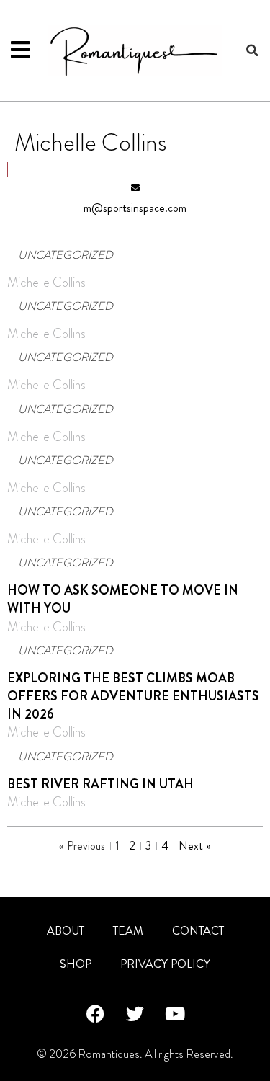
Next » (195, 845)
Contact (198, 930)
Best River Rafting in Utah (100, 784)
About (65, 930)
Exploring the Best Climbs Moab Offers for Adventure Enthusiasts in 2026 (133, 696)
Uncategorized (65, 254)
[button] (252, 50)
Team (128, 930)
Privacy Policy (165, 964)
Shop (75, 964)
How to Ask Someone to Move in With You (122, 599)
